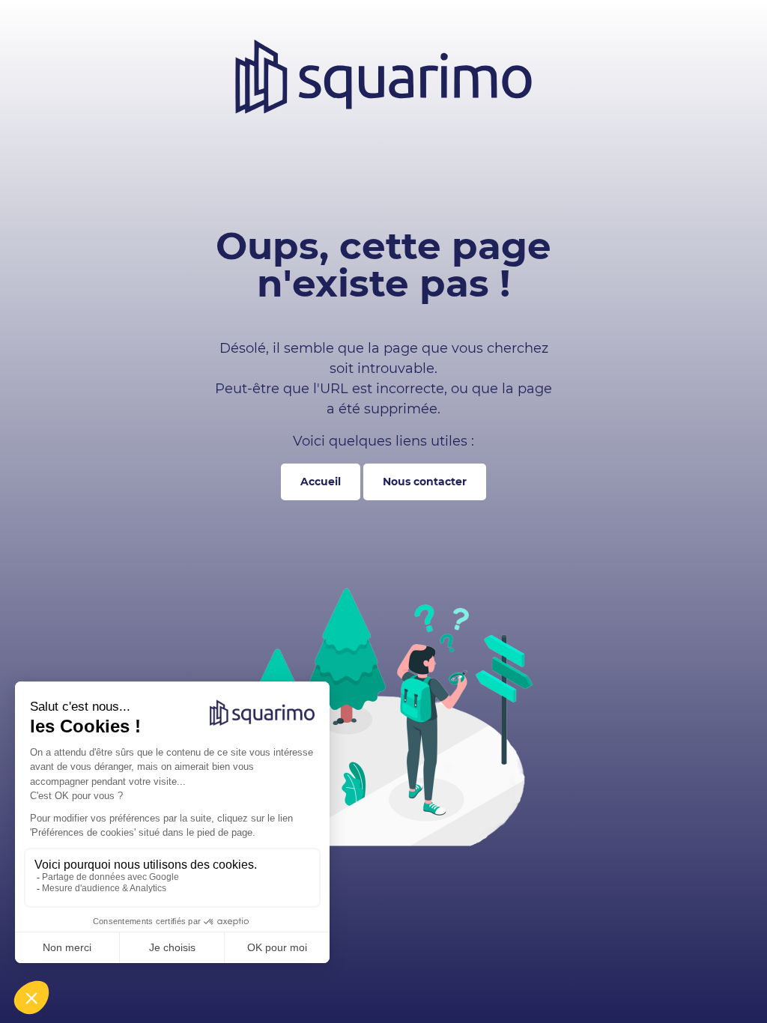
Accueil (320, 481)
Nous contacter (425, 481)
